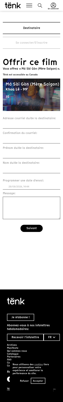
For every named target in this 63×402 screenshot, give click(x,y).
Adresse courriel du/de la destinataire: (29, 118)
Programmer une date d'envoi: (23, 181)
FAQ (9, 359)
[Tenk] (31, 301)
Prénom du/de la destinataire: (23, 148)
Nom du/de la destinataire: (21, 163)
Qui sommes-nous (17, 351)
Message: (9, 193)
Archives (12, 345)
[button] (40, 5)
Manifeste (12, 348)
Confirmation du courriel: (20, 133)
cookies (38, 364)
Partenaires (13, 356)
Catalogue (13, 354)
